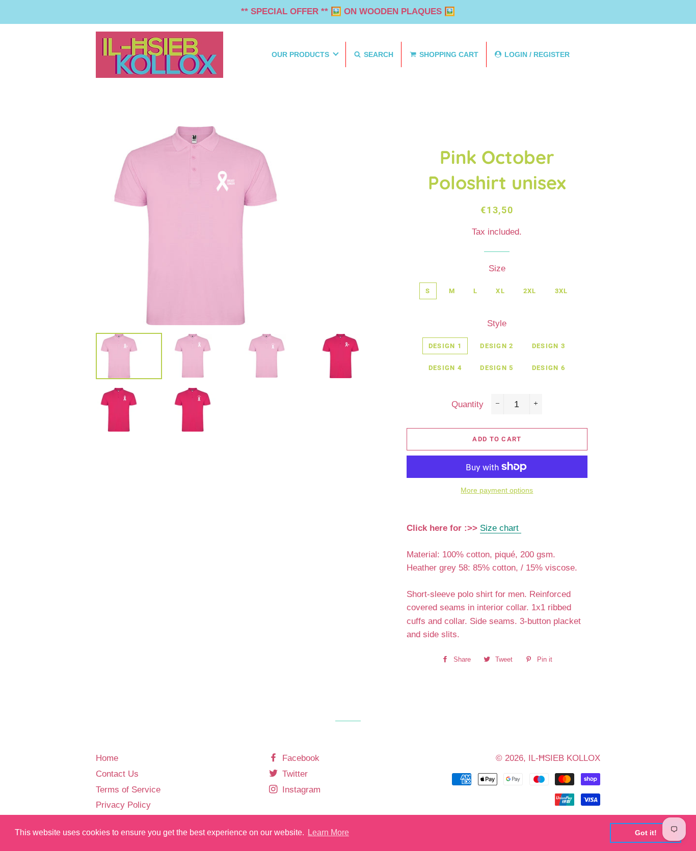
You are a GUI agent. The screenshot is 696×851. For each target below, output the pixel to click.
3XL (561, 291)
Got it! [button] (646, 833)
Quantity (467, 404)
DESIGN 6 (548, 368)
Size (497, 268)
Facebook (299, 758)
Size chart (500, 528)
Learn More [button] (328, 832)
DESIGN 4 (445, 368)
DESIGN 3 (548, 346)
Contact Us (117, 774)
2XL (530, 291)
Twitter (294, 774)
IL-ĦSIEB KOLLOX (564, 758)
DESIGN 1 (445, 346)
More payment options (497, 490)
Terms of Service (128, 790)
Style (496, 323)
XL (500, 291)
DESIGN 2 (496, 346)
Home (107, 758)
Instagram (300, 790)
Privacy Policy (123, 805)
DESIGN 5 (496, 368)
